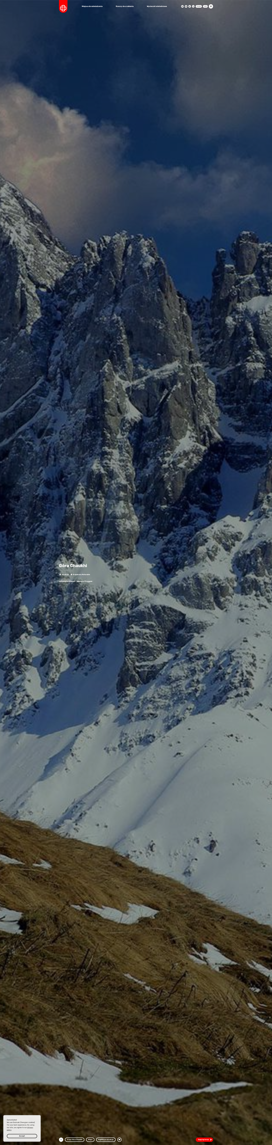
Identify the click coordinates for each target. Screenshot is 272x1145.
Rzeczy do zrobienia (125, 6)
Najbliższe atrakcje (105, 1140)
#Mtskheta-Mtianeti (67, 581)
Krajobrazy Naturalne (81, 574)
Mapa (90, 1140)
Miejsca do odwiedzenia (92, 6)
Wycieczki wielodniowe (157, 6)
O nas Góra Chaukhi (74, 1140)
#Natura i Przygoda (84, 581)
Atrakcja (65, 574)
